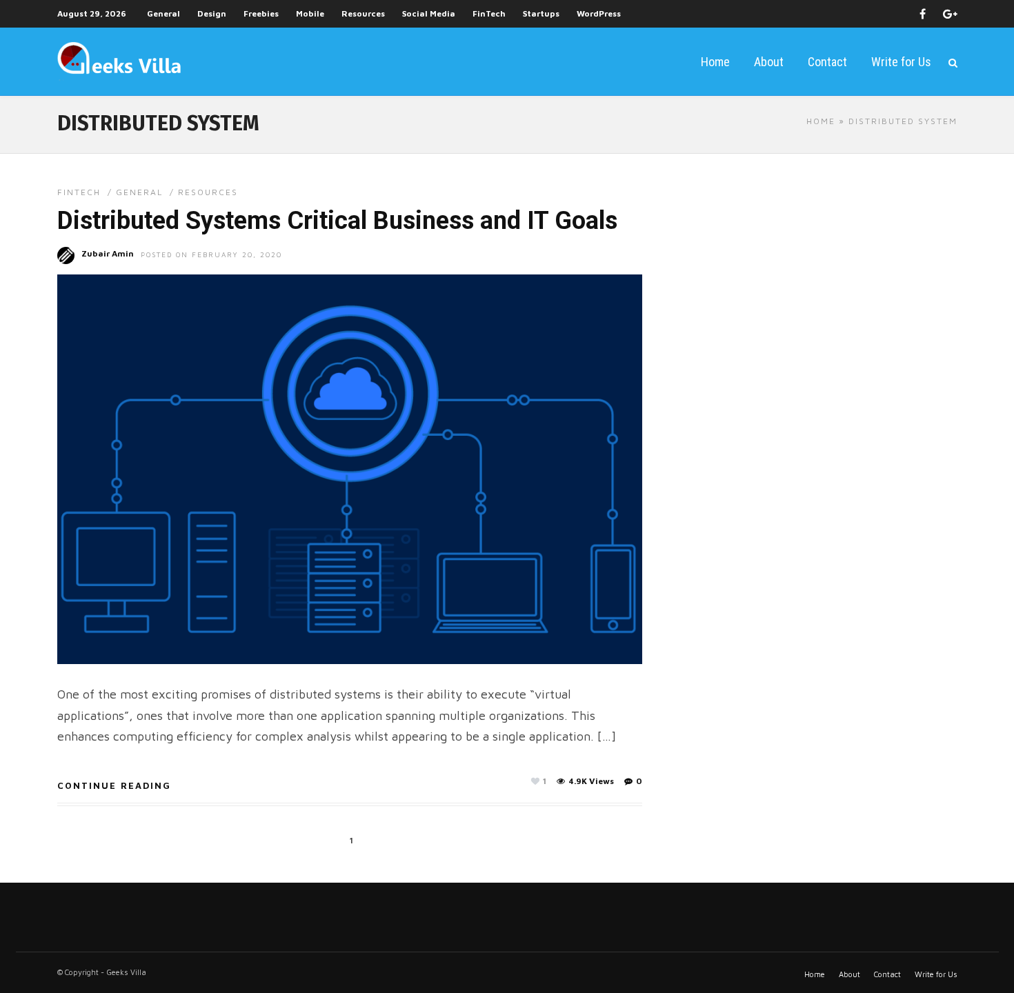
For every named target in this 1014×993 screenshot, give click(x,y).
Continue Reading (114, 785)
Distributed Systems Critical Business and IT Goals (337, 220)
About (769, 61)
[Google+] (950, 14)
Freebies (261, 13)
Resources (363, 13)
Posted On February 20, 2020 (211, 254)
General (163, 13)
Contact (827, 61)
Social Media (428, 13)
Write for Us (901, 61)
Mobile (310, 13)
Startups (541, 13)
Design (211, 13)
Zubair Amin (107, 253)
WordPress (599, 13)
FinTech (489, 13)
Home (715, 61)
